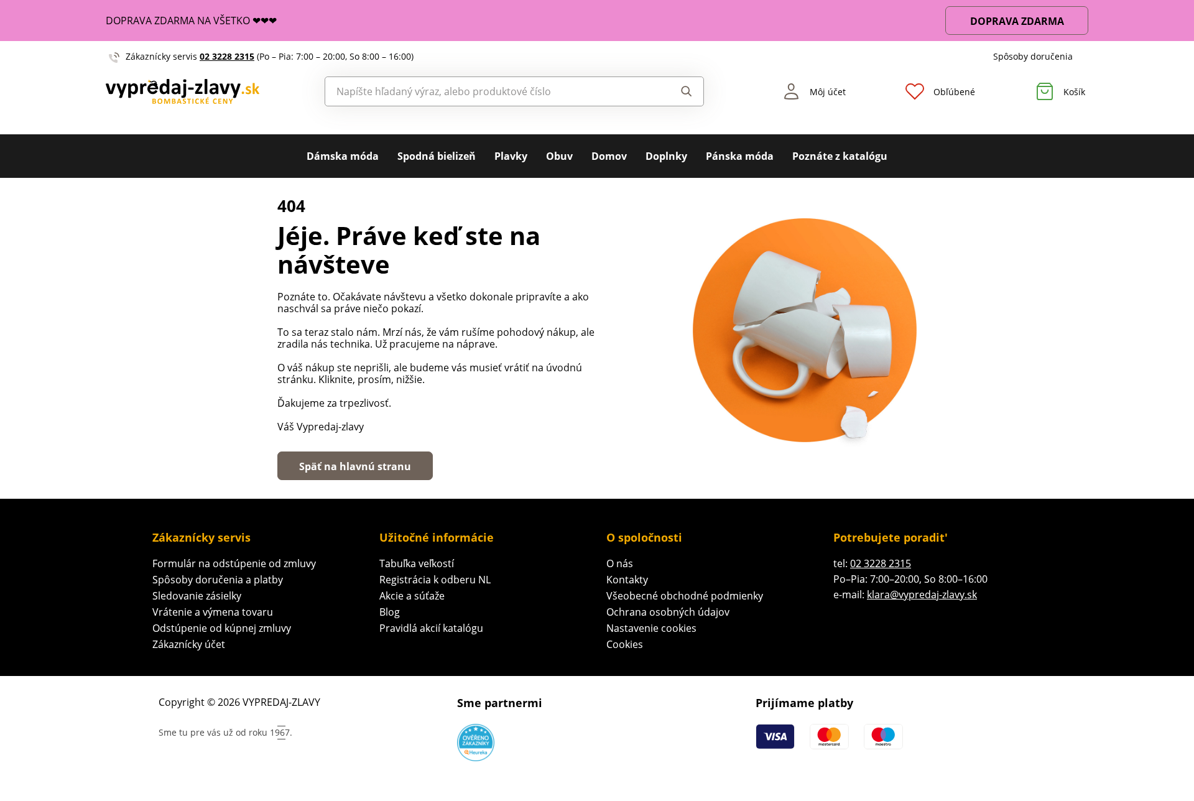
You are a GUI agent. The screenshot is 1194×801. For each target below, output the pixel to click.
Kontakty (627, 579)
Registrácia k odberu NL (435, 579)
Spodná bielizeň (436, 156)
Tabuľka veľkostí (416, 563)
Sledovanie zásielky (196, 596)
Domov (609, 156)
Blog (389, 612)
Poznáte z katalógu (839, 156)
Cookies (624, 644)
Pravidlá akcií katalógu (431, 628)
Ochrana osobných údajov (667, 612)
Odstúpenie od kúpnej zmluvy (221, 628)
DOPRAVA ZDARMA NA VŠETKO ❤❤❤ (191, 20)
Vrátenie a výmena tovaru (212, 612)
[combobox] (486, 91)
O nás (619, 563)
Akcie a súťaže (412, 596)
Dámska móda (343, 156)
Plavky (510, 156)
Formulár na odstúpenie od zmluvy (234, 563)
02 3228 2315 (227, 56)
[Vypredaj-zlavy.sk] (182, 91)
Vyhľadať (674, 91)
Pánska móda (740, 156)
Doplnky (666, 156)
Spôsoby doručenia (1033, 56)
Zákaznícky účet (188, 644)
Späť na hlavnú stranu (355, 466)
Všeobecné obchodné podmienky (684, 596)
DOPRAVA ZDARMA (1017, 21)
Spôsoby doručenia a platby (217, 579)
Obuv (559, 156)
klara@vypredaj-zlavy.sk (922, 594)
